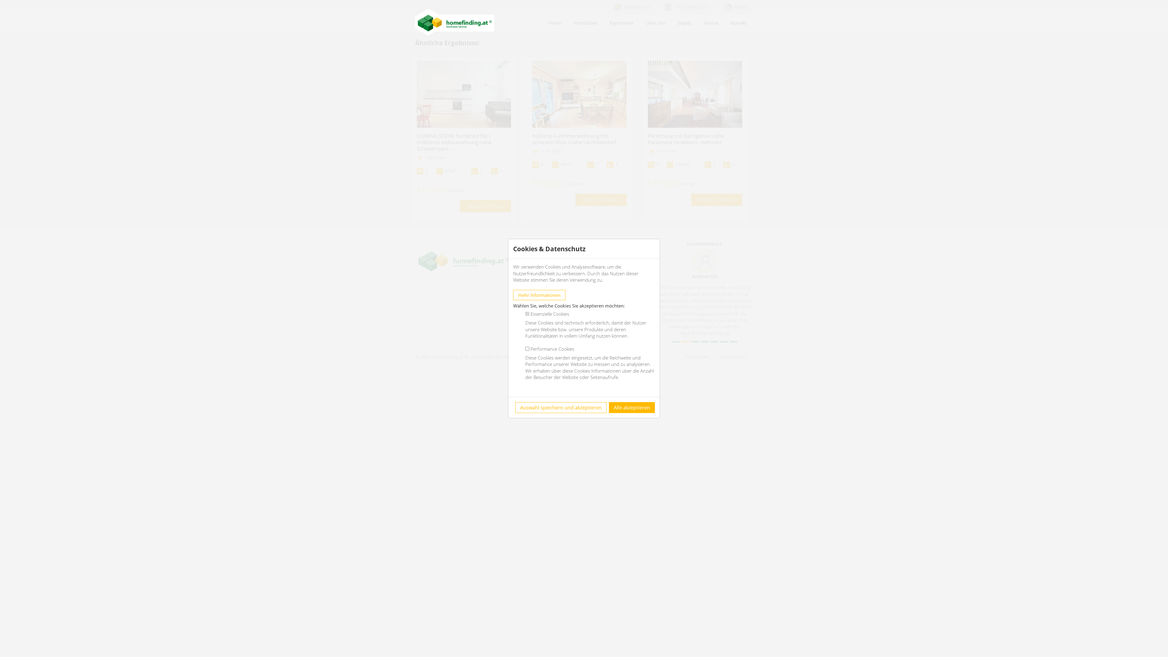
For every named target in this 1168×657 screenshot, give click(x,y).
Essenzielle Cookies (549, 314)
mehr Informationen (539, 295)
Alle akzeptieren (632, 407)
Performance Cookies (552, 349)
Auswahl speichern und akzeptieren (561, 407)
